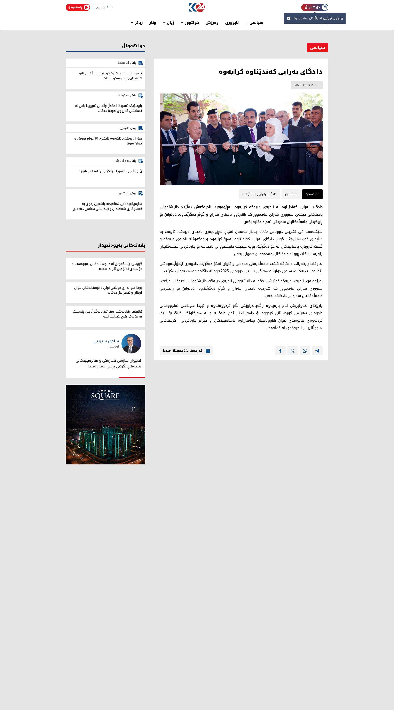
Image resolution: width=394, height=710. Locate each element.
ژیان (170, 23)
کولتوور (192, 23)
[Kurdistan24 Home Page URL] (197, 7)
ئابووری (232, 22)
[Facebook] (280, 350)
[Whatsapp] (305, 350)
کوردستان (312, 194)
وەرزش (212, 22)
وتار (152, 22)
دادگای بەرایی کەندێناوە (259, 194)
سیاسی (256, 23)
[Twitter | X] (292, 350)
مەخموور (291, 194)
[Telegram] (317, 350)
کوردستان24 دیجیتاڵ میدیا (182, 351)
